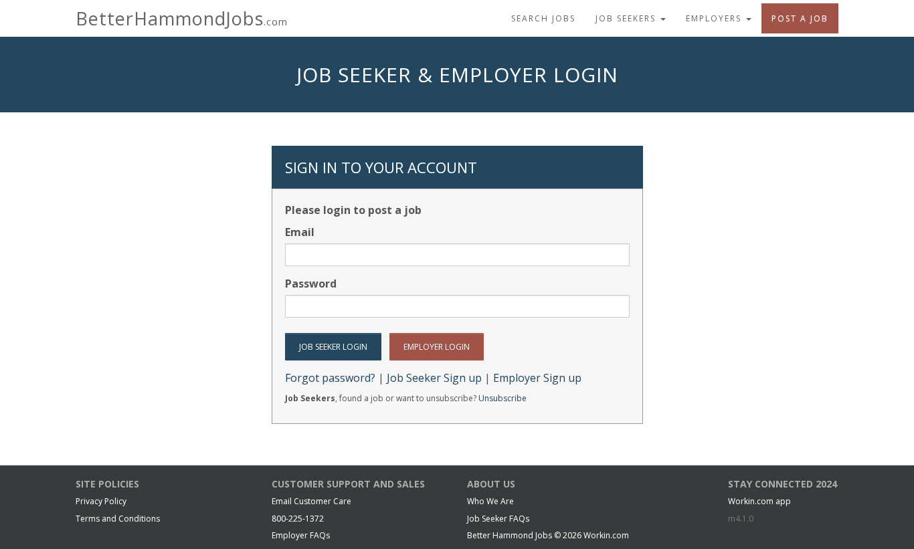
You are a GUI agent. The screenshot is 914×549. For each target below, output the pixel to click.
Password (311, 283)
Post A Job (799, 18)
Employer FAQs (301, 535)
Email (299, 232)
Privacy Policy (101, 501)
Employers (715, 18)
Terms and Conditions (118, 518)
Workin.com (606, 535)
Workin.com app (759, 501)
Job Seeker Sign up (434, 377)
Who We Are (490, 501)
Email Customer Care (311, 501)
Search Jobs (543, 18)
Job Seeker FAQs (498, 518)
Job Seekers (627, 18)
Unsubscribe (502, 398)
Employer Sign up (537, 377)
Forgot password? (330, 377)
